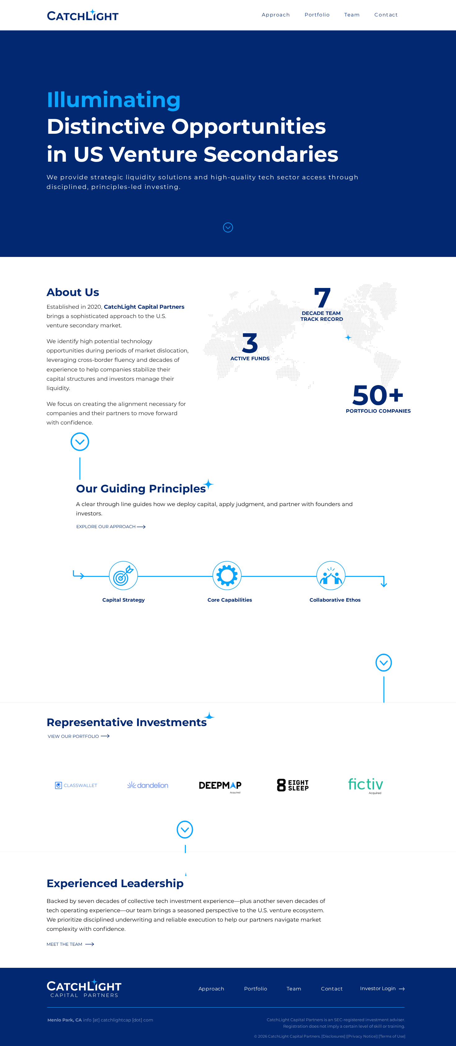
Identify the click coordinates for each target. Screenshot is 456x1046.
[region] (123, 611)
